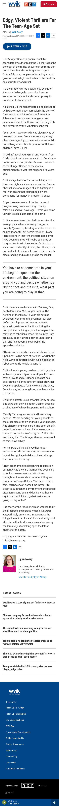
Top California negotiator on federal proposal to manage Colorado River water (27, 642)
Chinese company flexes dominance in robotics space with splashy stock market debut (27, 617)
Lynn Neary (17, 31)
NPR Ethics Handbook (15, 769)
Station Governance (15, 744)
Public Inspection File (15, 738)
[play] (4, 802)
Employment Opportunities (18, 732)
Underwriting (11, 757)
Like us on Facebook (15, 720)
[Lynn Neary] (9, 563)
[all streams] (55, 802)
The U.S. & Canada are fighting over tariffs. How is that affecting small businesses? (29, 655)
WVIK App (10, 726)
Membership (11, 750)
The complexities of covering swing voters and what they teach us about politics (27, 630)
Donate (50, 4)
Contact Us (11, 763)
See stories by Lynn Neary (32, 577)
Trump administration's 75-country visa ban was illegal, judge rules (27, 668)
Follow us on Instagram (16, 714)
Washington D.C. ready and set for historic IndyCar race (29, 604)
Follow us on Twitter (15, 708)
